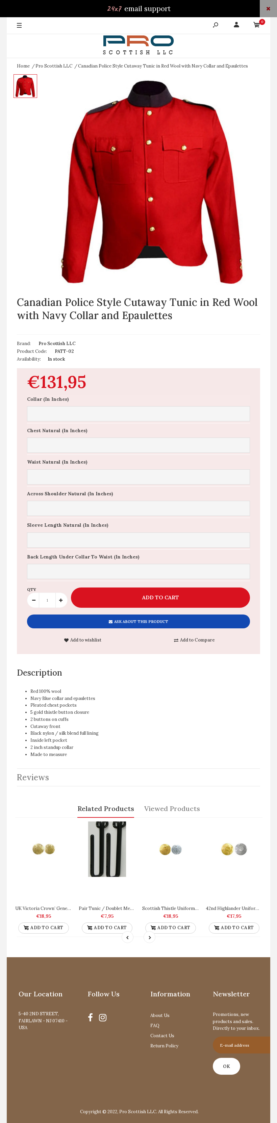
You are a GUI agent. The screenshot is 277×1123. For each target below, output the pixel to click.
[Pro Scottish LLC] (138, 46)
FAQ (154, 1025)
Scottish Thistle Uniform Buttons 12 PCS (185, 908)
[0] (256, 25)
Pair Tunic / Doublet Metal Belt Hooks (119, 908)
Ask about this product (141, 621)
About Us (160, 1015)
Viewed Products (172, 808)
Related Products (105, 808)
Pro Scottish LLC (57, 343)
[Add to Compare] (63, 829)
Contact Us (162, 1036)
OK (226, 1066)
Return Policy (164, 1046)
